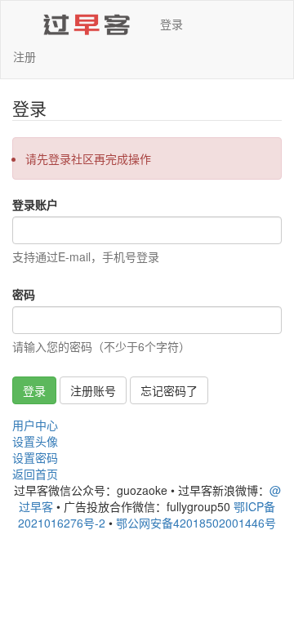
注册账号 (93, 390)
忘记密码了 (169, 390)
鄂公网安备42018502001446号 (196, 522)
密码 (23, 294)
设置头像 (35, 441)
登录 (171, 24)
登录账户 (35, 204)
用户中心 (35, 424)
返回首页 (35, 474)
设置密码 (35, 457)
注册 (24, 56)
